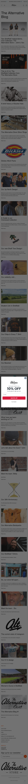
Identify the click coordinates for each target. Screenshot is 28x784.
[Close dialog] (25, 378)
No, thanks (14, 401)
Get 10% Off (14, 398)
